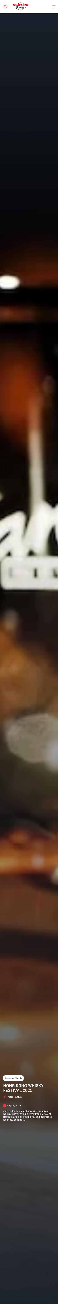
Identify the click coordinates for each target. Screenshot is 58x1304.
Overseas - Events (13, 1078)
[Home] (20, 6)
